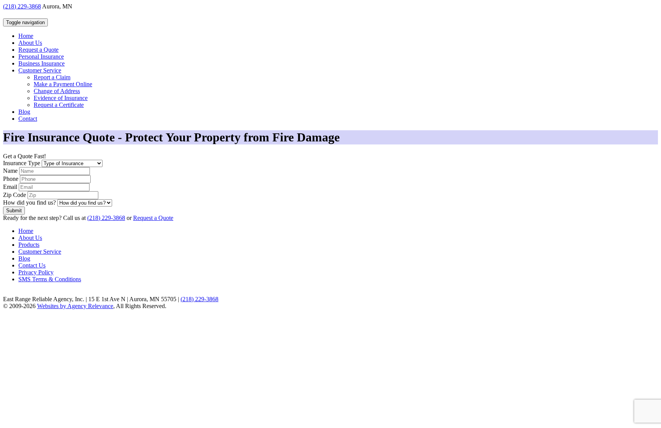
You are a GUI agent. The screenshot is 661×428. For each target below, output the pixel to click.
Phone (10, 178)
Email (10, 187)
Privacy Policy (36, 272)
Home (25, 231)
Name (10, 170)
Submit (14, 210)
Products (28, 244)
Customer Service (39, 251)
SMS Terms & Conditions (49, 279)
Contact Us (32, 265)
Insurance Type (21, 163)
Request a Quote (153, 218)
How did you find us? (29, 202)
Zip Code (14, 195)
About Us (30, 237)
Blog (24, 258)
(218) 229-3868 (22, 6)
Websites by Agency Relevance (75, 306)
